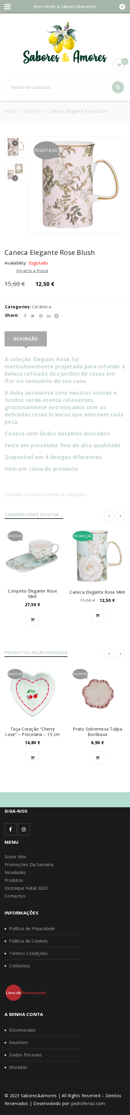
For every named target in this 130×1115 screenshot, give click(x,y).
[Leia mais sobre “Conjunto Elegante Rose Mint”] (33, 620)
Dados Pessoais (25, 1055)
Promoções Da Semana (29, 864)
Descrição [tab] (26, 339)
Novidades (15, 872)
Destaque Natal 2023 (26, 888)
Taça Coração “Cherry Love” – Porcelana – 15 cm (32, 731)
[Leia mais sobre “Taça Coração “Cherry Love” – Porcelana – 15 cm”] (33, 758)
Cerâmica (32, 111)
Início (10, 111)
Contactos (15, 896)
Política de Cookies (28, 941)
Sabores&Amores (79, 6)
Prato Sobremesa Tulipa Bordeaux (97, 731)
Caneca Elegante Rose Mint (97, 592)
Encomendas (22, 1030)
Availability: (16, 263)
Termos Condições (28, 953)
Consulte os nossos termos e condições (45, 494)
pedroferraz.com (88, 1103)
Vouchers (18, 1042)
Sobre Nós (15, 857)
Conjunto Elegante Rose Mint (32, 593)
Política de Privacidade (32, 928)
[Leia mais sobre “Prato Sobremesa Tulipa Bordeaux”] (98, 758)
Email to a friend (32, 270)
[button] (98, 615)
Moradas (18, 1067)
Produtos (14, 880)
